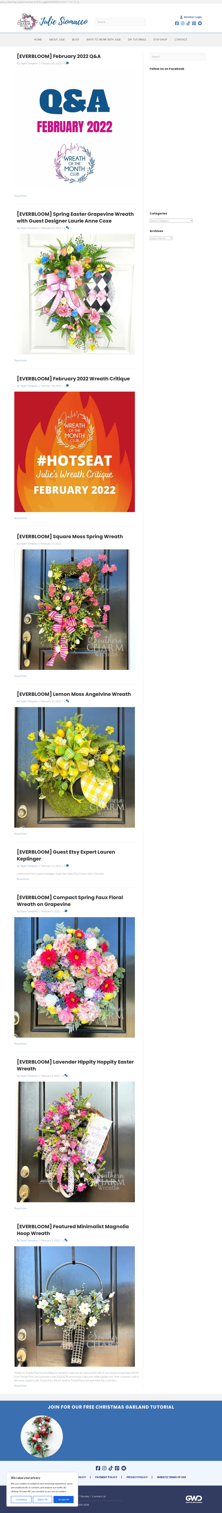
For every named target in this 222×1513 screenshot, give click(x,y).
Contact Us (99, 1496)
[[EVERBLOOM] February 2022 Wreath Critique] (74, 451)
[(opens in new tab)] (194, 1498)
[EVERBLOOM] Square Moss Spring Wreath (70, 536)
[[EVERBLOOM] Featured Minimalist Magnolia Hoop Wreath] (74, 1306)
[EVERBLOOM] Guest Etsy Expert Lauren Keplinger (66, 855)
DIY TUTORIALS (137, 39)
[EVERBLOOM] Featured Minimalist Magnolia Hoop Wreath (73, 1230)
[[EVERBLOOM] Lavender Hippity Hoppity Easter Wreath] (74, 1141)
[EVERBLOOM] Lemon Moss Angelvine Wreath (74, 694)
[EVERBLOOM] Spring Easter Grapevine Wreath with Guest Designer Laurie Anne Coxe (75, 217)
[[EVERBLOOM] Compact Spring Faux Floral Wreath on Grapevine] (74, 977)
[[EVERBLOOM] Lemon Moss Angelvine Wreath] (74, 767)
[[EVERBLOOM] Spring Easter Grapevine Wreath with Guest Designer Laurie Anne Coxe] (74, 293)
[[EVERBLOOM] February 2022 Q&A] (74, 129)
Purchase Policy (74, 1477)
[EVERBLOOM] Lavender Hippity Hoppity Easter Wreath (75, 1065)
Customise (21, 1499)
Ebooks (85, 1496)
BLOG (75, 39)
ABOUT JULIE (57, 39)
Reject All (42, 1499)
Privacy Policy (137, 1477)
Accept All (63, 1499)
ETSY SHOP (160, 39)
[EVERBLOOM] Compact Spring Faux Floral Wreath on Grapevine (70, 901)
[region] (42, 1489)
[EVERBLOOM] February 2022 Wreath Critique (73, 378)
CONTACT (181, 39)
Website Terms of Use (171, 1477)
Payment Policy (106, 1477)
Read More (20, 195)
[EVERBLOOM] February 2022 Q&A (59, 56)
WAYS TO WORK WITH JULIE (103, 39)
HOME (38, 39)
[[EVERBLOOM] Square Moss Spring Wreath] (74, 609)
